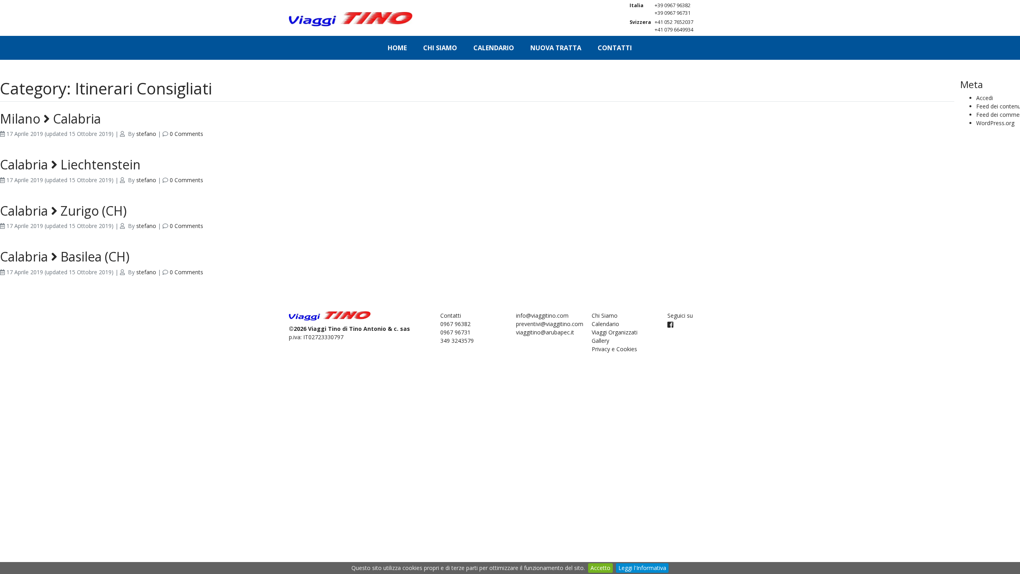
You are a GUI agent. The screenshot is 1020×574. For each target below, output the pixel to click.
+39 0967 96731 (672, 13)
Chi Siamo (440, 47)
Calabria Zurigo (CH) (63, 210)
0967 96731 (455, 332)
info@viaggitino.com (542, 315)
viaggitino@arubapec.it (545, 332)
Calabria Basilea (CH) (64, 256)
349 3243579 (457, 340)
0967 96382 (455, 324)
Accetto (600, 568)
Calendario (493, 47)
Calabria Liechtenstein (70, 164)
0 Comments (186, 134)
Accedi (984, 98)
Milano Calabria (50, 118)
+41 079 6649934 (674, 29)
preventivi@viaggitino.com (549, 324)
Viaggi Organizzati (615, 332)
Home (397, 47)
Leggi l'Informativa (642, 568)
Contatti (615, 47)
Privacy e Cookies (614, 349)
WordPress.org (995, 123)
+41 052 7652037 (674, 22)
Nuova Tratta (555, 47)
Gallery (600, 340)
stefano (146, 134)
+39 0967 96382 (672, 5)
